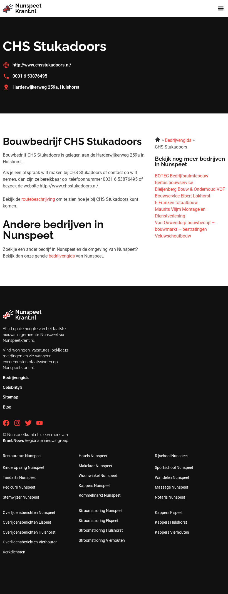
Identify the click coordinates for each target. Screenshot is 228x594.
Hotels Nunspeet (93, 456)
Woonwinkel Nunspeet (98, 475)
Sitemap (10, 397)
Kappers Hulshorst (171, 522)
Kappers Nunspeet (95, 485)
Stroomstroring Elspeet (98, 520)
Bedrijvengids (16, 377)
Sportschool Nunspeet (174, 467)
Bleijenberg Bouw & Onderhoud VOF (190, 189)
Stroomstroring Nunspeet (101, 510)
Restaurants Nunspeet (22, 456)
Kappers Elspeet (169, 512)
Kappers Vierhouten (172, 532)
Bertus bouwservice (174, 182)
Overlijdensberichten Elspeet (27, 522)
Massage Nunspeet (171, 487)
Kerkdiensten (14, 552)
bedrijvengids (62, 256)
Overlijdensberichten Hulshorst (29, 532)
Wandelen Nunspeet (172, 477)
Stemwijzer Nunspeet (21, 497)
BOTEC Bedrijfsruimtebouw (181, 176)
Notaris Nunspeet (170, 497)
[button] (220, 8)
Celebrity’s (12, 387)
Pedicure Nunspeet (19, 487)
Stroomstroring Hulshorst (101, 530)
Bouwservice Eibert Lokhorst (182, 196)
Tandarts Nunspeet (19, 477)
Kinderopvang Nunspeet (23, 467)
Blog (7, 407)
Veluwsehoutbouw (173, 236)
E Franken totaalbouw (176, 202)
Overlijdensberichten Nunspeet (29, 512)
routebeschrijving (38, 199)
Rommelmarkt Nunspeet (100, 495)
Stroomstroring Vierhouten (102, 540)
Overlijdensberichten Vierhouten (30, 542)
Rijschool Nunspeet (171, 456)
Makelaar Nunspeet (95, 466)
